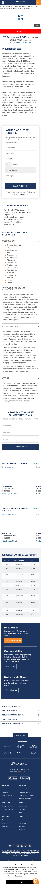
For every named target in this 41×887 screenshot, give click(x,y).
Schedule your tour (20, 446)
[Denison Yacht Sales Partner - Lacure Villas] (7, 753)
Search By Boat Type (7, 795)
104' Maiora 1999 (9, 486)
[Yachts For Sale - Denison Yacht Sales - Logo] (20, 2)
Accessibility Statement (13, 853)
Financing (5, 820)
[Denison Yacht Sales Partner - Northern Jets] (7, 746)
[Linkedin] (22, 845)
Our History (22, 820)
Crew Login (22, 812)
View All (36, 463)
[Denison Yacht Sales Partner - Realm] (33, 753)
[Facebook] (15, 845)
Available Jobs (23, 806)
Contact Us (22, 833)
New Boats (5, 792)
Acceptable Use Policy (20, 855)
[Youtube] (11, 845)
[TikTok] (26, 845)
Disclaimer (35, 852)
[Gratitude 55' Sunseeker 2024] (17, 522)
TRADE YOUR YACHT (10, 719)
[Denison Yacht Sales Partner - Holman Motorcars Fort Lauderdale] (33, 746)
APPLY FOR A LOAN (9, 710)
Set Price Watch (12, 640)
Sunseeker (10, 49)
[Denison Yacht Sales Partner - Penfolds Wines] (20, 746)
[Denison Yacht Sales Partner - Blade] (20, 753)
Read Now (10, 690)
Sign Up (9, 666)
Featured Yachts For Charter (27, 795)
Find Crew (22, 809)
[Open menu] (3, 2)
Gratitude (6, 533)
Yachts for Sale (6, 789)
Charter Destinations (25, 798)
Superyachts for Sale (7, 806)
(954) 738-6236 (23, 772)
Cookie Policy (25, 852)
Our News (22, 826)
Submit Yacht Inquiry (20, 186)
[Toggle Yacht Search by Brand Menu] (38, 2)
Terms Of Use (15, 852)
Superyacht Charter (24, 789)
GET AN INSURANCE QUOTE (13, 715)
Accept (20, 882)
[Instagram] (18, 845)
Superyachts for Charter (8, 809)
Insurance (4, 823)
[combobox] (8, 164)
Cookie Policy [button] (10, 874)
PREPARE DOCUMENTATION (13, 724)
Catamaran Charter (24, 792)
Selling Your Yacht (7, 826)
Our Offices (22, 823)
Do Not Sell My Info (29, 853)
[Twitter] (30, 845)
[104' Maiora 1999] (17, 475)
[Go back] (3, 9)
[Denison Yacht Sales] (19, 764)
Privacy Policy (25, 194)
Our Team (22, 829)
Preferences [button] (18, 876)
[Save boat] (38, 8)
